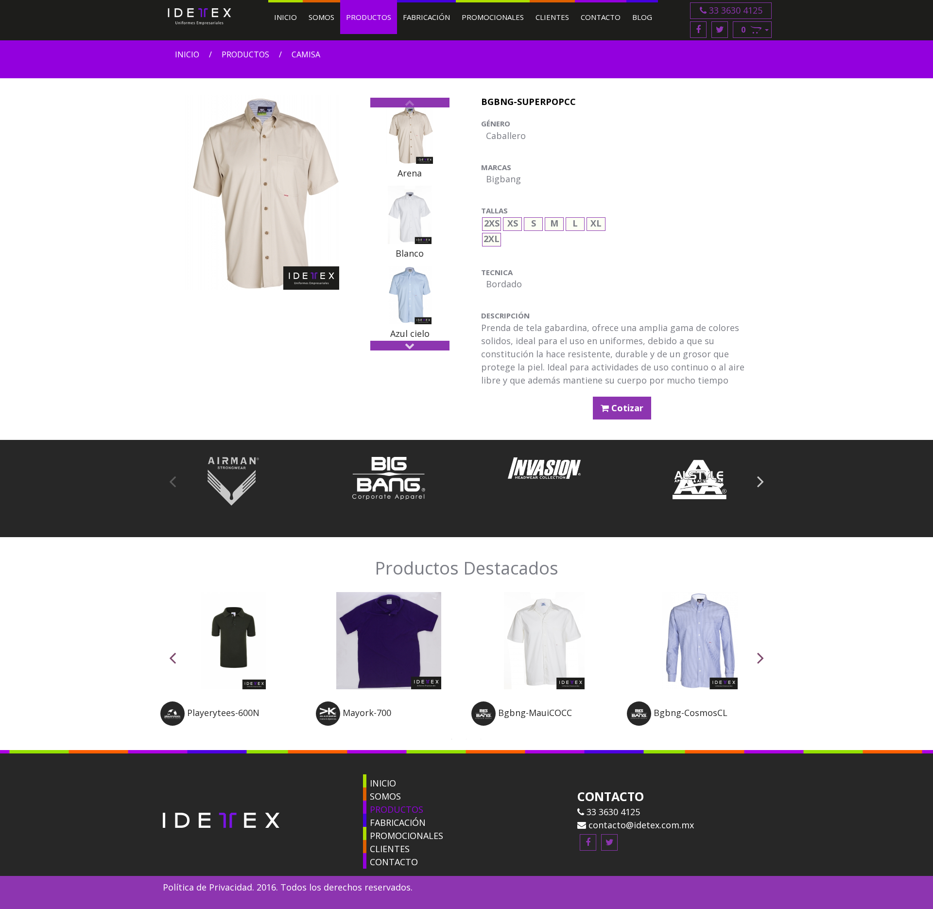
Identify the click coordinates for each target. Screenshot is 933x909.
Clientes (552, 17)
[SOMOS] (364, 794)
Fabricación (426, 17)
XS (512, 222)
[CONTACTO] (364, 859)
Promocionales (493, 17)
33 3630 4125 (734, 10)
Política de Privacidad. (208, 887)
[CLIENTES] (364, 846)
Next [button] (409, 345)
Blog (642, 17)
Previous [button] (409, 102)
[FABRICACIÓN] (364, 820)
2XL (492, 237)
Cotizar (626, 408)
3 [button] (481, 738)
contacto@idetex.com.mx (640, 825)
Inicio (285, 17)
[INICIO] (364, 780)
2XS (492, 222)
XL (596, 222)
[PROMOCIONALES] (364, 833)
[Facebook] (698, 29)
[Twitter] (719, 29)
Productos (368, 17)
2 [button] (466, 738)
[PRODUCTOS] (364, 807)
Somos (321, 17)
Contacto (601, 17)
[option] (409, 143)
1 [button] (452, 738)
